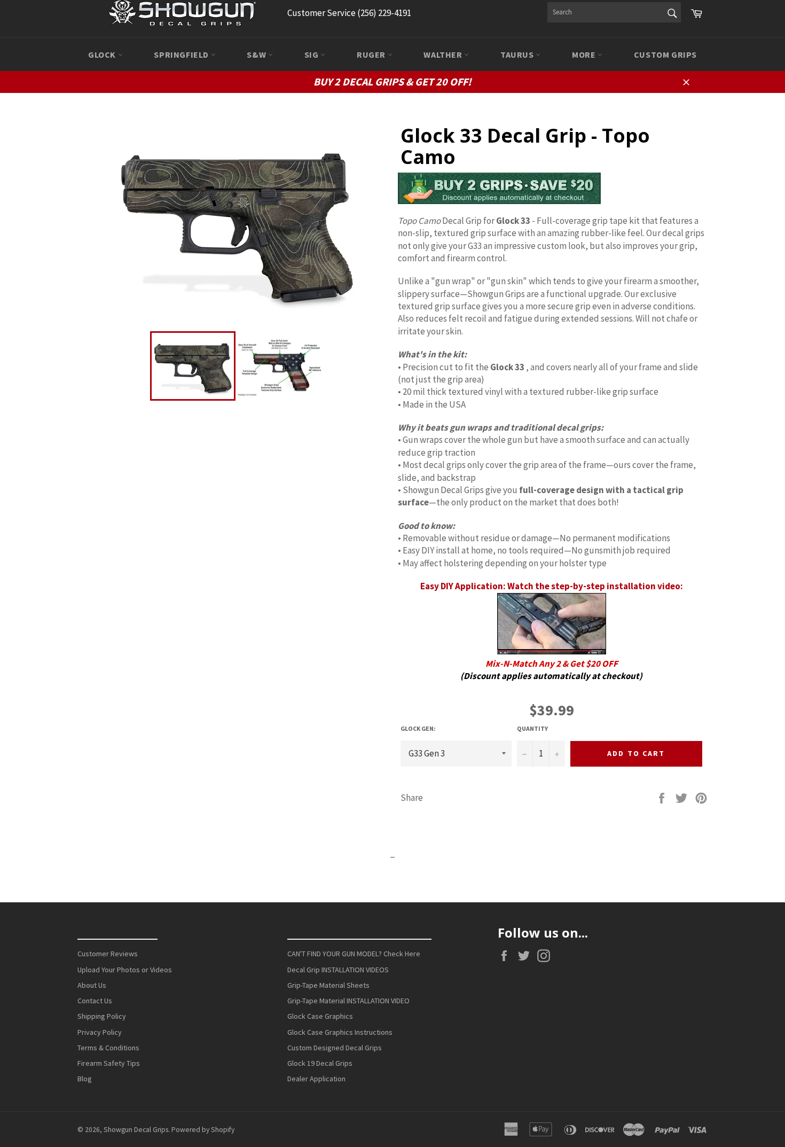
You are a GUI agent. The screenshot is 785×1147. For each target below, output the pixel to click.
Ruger (372, 54)
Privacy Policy (99, 1032)
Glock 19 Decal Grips (319, 1063)
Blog (84, 1078)
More (585, 54)
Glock (103, 54)
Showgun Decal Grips (136, 1129)
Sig (312, 54)
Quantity (532, 728)
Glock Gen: (418, 728)
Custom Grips (665, 54)
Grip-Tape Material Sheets (328, 985)
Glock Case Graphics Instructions (339, 1032)
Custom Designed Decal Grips (334, 1047)
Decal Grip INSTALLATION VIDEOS (338, 969)
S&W (257, 54)
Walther (443, 54)
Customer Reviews (107, 953)
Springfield (182, 54)
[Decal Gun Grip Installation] (551, 651)
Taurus (518, 54)
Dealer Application (316, 1078)
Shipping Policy (101, 1016)
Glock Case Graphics (320, 1016)
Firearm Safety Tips (108, 1063)
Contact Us (94, 1000)
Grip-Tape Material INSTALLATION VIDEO (348, 1000)
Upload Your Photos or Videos (124, 969)
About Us (91, 985)
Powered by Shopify (202, 1129)
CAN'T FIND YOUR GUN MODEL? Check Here (353, 953)
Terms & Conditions (108, 1047)
